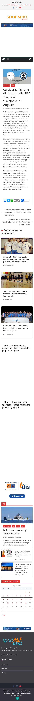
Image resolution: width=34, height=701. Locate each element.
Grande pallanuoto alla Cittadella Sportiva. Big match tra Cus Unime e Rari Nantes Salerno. (16, 222)
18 (8, 603)
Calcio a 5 (6, 85)
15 (25, 599)
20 (16, 603)
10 (3, 599)
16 (30, 599)
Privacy (3, 672)
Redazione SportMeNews (22, 108)
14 (21, 599)
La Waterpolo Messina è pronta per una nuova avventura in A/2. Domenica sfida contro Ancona (17, 212)
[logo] (12, 637)
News (18, 526)
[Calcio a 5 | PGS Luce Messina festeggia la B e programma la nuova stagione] (17, 308)
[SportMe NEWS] (3, 59)
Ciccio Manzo (18, 537)
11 (8, 599)
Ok (17, 698)
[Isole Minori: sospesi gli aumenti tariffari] (17, 515)
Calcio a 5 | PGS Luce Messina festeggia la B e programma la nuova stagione (15, 328)
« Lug (3, 615)
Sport (12, 85)
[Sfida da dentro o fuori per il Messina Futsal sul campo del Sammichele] (17, 273)
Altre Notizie (7, 526)
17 (3, 603)
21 (21, 603)
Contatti (4, 668)
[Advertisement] (17, 43)
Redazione (4, 665)
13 (16, 599)
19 (12, 603)
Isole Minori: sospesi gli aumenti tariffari (15, 532)
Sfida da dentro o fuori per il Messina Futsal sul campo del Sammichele (15, 293)
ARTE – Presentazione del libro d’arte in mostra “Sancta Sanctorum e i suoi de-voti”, (23, 554)
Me (13, 526)
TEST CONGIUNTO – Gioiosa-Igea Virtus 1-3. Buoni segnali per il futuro (19, 6)
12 (12, 599)
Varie (22, 526)
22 (25, 603)
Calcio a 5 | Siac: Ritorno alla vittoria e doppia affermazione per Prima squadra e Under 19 (16, 259)
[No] (32, 694)
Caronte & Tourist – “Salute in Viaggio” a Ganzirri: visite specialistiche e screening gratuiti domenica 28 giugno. (23, 568)
